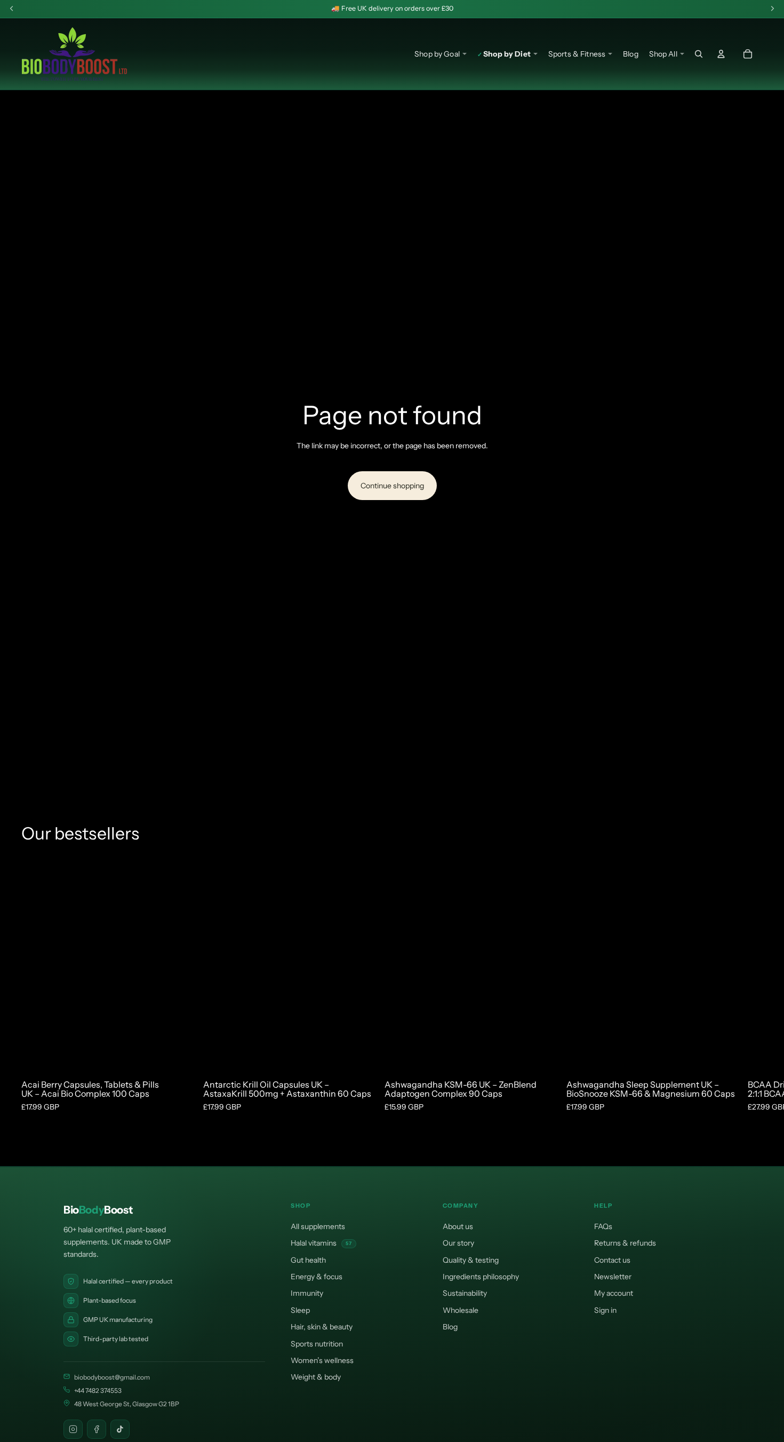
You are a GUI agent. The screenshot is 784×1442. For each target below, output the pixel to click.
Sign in (605, 1310)
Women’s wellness (322, 1360)
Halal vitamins (321, 1243)
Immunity (307, 1293)
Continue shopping (392, 485)
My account (613, 1293)
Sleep (300, 1310)
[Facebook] (96, 1429)
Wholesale (460, 1310)
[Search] (698, 54)
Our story (458, 1243)
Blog (450, 1327)
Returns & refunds (625, 1243)
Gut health (308, 1260)
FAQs (603, 1226)
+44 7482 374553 (98, 1390)
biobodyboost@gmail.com (112, 1377)
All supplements (318, 1226)
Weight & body (316, 1377)
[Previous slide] (59, 964)
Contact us (612, 1260)
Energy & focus (316, 1276)
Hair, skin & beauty (322, 1327)
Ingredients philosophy (481, 1276)
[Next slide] (155, 964)
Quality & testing (471, 1260)
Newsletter (612, 1276)
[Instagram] (73, 1429)
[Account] (721, 54)
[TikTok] (120, 1429)
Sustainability (465, 1293)
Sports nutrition (317, 1344)
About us (458, 1226)
